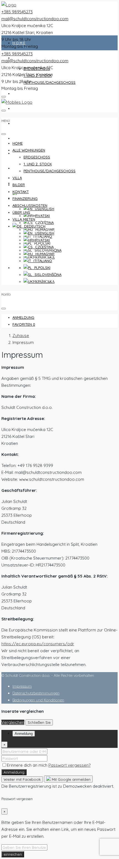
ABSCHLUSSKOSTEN (36, 153)
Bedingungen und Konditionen (38, 700)
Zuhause (20, 335)
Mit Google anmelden (70, 779)
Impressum (22, 686)
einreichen (13, 854)
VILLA (19, 93)
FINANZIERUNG (30, 138)
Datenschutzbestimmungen (36, 693)
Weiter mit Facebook (22, 779)
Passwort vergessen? (69, 765)
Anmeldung (14, 772)
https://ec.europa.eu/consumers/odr (37, 643)
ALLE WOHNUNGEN (28, 150)
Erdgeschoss (37, 157)
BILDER (21, 108)
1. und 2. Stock (38, 164)
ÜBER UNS (21, 212)
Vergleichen (12, 722)
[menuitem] (23, 317)
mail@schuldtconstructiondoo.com (34, 18)
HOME (19, 43)
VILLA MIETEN (28, 183)
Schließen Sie (39, 722)
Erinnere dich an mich (27, 765)
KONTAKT (23, 123)
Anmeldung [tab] (24, 734)
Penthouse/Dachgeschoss (50, 82)
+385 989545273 (17, 11)
